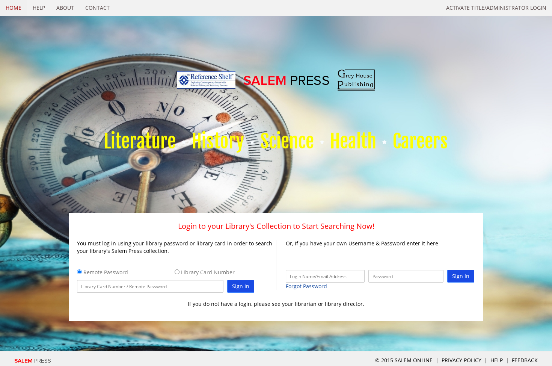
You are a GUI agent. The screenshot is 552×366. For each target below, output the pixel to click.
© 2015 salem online (404, 360)
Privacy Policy (461, 360)
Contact (97, 7)
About (65, 7)
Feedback (525, 360)
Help (39, 7)
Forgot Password (306, 286)
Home (13, 7)
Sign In (240, 286)
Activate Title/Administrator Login (496, 7)
